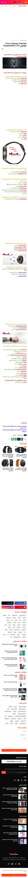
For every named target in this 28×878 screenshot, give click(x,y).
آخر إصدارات (7, 719)
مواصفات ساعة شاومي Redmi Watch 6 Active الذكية (10, 788)
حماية (11, 723)
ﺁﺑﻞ (5, 716)
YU (8, 635)
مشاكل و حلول (22, 709)
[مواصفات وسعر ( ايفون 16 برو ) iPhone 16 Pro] (22, 697)
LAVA (6, 630)
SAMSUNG (14, 615)
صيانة (7, 723)
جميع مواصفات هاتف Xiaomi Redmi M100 (10, 795)
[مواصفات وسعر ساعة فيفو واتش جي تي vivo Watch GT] (7, 449)
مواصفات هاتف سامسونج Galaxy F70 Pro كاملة (10, 651)
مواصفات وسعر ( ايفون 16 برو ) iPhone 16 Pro (9, 696)
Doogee (24, 635)
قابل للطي (13, 719)
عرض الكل (3, 443)
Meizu (14, 625)
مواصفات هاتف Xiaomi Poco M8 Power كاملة (9, 809)
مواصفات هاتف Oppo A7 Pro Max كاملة (10, 819)
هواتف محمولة (22, 707)
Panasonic (17, 630)
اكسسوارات (23, 721)
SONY (14, 623)
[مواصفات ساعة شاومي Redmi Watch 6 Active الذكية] (22, 790)
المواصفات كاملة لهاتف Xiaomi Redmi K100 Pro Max (9, 802)
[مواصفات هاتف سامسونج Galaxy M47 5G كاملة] (22, 666)
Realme (14, 618)
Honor (19, 618)
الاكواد (14, 714)
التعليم (16, 723)
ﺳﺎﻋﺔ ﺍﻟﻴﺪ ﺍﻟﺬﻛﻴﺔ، (15, 40)
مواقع (11, 721)
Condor (24, 627)
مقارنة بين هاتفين (22, 714)
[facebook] (25, 780)
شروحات (14, 711)
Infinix (24, 620)
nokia (16, 620)
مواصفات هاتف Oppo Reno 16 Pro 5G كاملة (10, 826)
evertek (10, 632)
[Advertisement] (14, 23)
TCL (25, 632)
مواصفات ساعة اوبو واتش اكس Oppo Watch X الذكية (21, 469)
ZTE (20, 620)
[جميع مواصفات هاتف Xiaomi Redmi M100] (22, 796)
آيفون (10, 6)
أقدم (3, 596)
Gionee (10, 630)
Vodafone (13, 635)
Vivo (9, 615)
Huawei (14, 435)
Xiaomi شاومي (22, 615)
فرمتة (15, 707)
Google (18, 627)
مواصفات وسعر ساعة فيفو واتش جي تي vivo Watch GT (7, 456)
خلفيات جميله (14, 709)
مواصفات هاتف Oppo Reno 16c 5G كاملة (9, 840)
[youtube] (18, 780)
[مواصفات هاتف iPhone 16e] (22, 684)
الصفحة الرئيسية (23, 40)
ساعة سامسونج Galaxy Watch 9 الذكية (9, 644)
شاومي (5, 6)
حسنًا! (14, 875)
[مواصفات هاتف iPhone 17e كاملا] (22, 677)
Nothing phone (17, 637)
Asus (19, 623)
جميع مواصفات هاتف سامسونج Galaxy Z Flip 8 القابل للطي (9, 658)
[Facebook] (21, 439)
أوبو (1, 6)
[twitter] (21, 780)
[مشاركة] (2, 49)
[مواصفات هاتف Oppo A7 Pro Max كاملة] (22, 821)
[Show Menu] (26, 2)
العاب (24, 719)
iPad (14, 627)
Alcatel (24, 625)
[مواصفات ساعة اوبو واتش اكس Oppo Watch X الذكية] (21, 463)
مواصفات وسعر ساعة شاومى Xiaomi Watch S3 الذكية (8, 469)
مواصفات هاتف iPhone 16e (10, 682)
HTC (6, 625)
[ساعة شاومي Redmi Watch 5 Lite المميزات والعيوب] (21, 449)
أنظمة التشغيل (8, 711)
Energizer (23, 630)
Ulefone (20, 632)
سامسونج (15, 6)
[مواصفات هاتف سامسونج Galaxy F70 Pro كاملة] (22, 653)
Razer (18, 635)
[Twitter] (18, 439)
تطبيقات (10, 707)
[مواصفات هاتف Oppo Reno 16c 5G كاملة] (22, 841)
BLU (10, 625)
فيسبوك (19, 719)
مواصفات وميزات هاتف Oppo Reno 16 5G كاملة (10, 833)
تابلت (8, 709)
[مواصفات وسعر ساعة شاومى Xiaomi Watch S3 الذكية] (7, 463)
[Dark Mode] (5, 2)
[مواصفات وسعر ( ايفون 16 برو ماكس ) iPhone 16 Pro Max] (22, 690)
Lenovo (24, 623)
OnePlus (9, 623)
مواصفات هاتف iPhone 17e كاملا (10, 675)
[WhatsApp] (15, 439)
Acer (4, 635)
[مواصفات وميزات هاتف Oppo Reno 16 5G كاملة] (22, 834)
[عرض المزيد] (9, 439)
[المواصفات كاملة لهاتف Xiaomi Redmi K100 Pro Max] (22, 803)
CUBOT (24, 637)
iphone (19, 625)
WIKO (9, 627)
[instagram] (15, 780)
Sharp (15, 632)
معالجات (17, 721)
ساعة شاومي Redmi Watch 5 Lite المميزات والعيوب (21, 456)
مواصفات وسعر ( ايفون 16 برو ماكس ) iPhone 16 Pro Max (10, 689)
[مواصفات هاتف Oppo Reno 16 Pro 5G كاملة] (22, 828)
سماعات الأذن (23, 723)
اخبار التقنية (10, 716)
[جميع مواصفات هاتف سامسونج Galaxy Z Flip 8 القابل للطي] (22, 659)
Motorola (8, 618)
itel (11, 637)
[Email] (12, 439)
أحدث (24, 596)
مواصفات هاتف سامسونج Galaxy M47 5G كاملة (10, 665)
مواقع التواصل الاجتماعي (20, 716)
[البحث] (2, 2)
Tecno (8, 620)
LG (12, 620)
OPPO (24, 618)
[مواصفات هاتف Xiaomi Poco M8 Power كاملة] (22, 810)
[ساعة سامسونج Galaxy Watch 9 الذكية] (22, 646)
